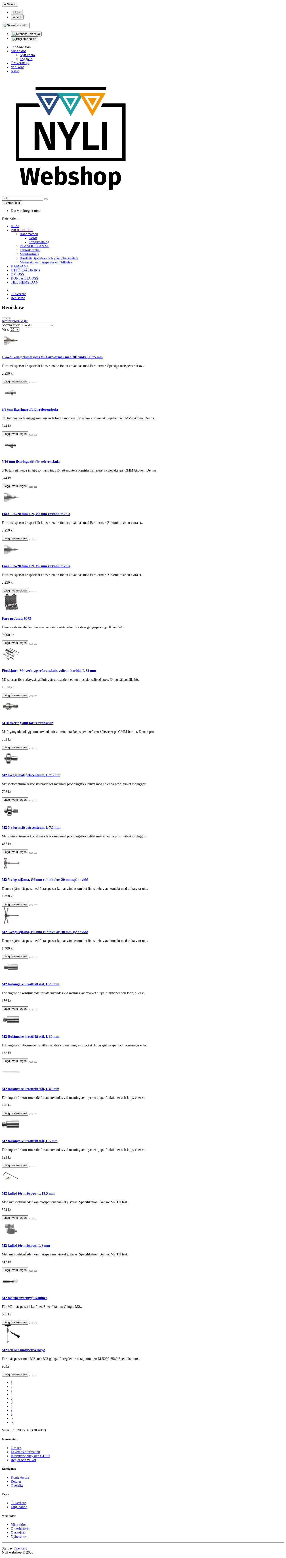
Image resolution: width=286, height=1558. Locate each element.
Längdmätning (39, 242)
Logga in (26, 59)
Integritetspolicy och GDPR (30, 1456)
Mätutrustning (29, 254)
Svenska (33, 34)
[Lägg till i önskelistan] (31, 382)
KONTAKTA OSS (24, 278)
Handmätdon (29, 234)
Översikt (17, 1485)
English (31, 39)
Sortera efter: (11, 325)
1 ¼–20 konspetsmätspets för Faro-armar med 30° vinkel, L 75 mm (52, 357)
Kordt (33, 238)
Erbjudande (19, 1507)
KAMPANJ (19, 266)
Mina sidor (18, 1524)
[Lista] (3, 318)
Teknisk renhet (30, 250)
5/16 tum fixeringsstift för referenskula (31, 461)
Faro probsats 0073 (16, 618)
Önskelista (18, 1533)
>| (12, 1422)
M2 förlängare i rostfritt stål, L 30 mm (30, 1036)
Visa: (5, 329)
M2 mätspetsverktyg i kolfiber (24, 1298)
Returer (16, 1481)
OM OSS (17, 274)
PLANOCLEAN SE (34, 246)
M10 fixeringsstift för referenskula (27, 723)
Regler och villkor (23, 1460)
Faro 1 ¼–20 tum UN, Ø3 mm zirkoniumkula (36, 514)
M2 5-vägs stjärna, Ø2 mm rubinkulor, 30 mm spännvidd (45, 932)
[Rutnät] (8, 318)
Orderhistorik (20, 1528)
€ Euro (17, 12)
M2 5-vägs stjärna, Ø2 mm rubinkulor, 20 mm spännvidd (45, 879)
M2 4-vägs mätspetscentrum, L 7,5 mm (31, 775)
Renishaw (18, 298)
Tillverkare (18, 294)
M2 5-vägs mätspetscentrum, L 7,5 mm (31, 827)
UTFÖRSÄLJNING (25, 270)
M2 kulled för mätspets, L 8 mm (26, 1245)
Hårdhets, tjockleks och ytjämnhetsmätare (49, 258)
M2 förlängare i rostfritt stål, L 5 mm (29, 1141)
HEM (15, 226)
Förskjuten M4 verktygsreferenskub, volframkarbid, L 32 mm (49, 670)
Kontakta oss (20, 1477)
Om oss (16, 1448)
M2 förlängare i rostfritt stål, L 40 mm (30, 1089)
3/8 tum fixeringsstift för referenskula (30, 409)
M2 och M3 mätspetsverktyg (23, 1350)
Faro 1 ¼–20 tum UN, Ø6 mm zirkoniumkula (36, 566)
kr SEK (17, 17)
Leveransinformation (25, 1452)
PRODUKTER (22, 230)
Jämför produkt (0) (15, 321)
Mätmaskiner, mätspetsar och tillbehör (46, 262)
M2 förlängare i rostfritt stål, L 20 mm (30, 984)
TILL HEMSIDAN (24, 282)
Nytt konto (27, 55)
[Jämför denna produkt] (35, 382)
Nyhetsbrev (19, 1537)
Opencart (20, 1548)
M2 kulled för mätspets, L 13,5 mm (28, 1193)
